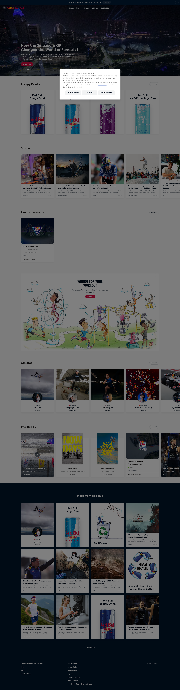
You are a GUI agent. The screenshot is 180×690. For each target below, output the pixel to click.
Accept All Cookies (106, 92)
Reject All (90, 92)
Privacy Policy (102, 85)
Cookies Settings (73, 92)
